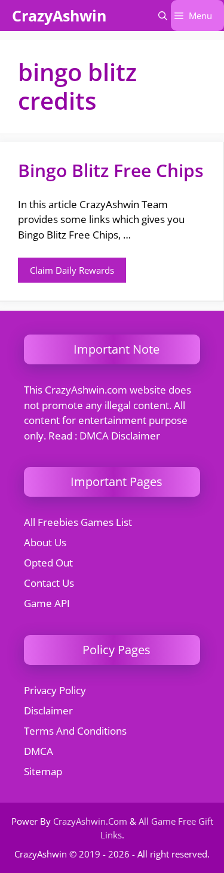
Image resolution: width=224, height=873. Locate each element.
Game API (47, 603)
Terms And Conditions (75, 731)
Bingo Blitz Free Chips (111, 170)
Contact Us (49, 583)
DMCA (38, 751)
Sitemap (43, 771)
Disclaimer (48, 710)
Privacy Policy (55, 690)
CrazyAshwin (59, 15)
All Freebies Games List (78, 522)
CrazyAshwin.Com (90, 821)
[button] (163, 15)
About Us (45, 542)
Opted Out (48, 562)
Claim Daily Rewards (72, 270)
